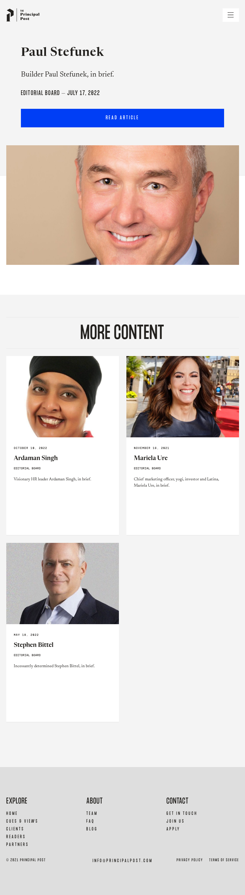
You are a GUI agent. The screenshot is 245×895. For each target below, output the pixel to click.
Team (92, 813)
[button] (231, 15)
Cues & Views (22, 821)
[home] (22, 15)
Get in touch (181, 813)
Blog (92, 829)
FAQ (90, 821)
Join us (175, 821)
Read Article (122, 118)
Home (12, 813)
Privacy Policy (190, 860)
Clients (15, 829)
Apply (173, 829)
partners (17, 844)
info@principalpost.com (123, 860)
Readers (16, 836)
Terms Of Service (224, 860)
